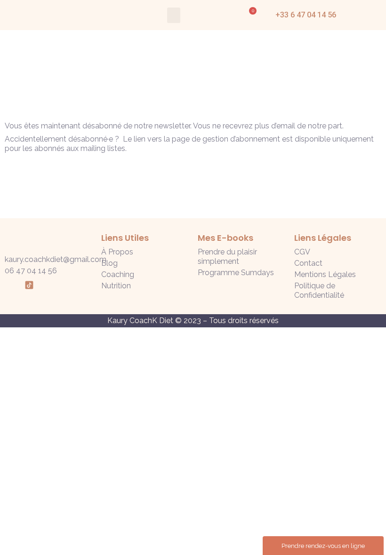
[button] (173, 15)
